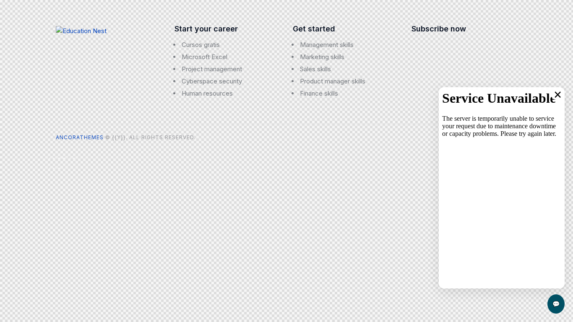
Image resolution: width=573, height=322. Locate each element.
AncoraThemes (80, 137)
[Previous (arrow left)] (52, 168)
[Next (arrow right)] (58, 168)
